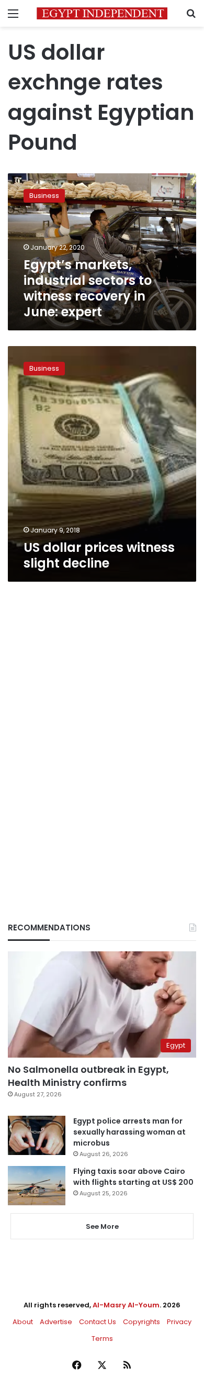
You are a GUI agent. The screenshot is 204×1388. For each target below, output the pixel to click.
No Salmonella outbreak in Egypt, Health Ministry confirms (88, 1076)
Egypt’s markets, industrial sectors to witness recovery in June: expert (88, 288)
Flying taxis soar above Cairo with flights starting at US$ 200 (133, 1176)
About (23, 1322)
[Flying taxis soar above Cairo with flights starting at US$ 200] (36, 1185)
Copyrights (141, 1322)
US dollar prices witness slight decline (99, 555)
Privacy (179, 1322)
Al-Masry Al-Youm (126, 1305)
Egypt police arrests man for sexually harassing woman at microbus (129, 1132)
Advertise (56, 1322)
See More (102, 1226)
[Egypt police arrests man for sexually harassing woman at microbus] (36, 1135)
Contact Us (97, 1322)
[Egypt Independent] (102, 13)
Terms (102, 1338)
